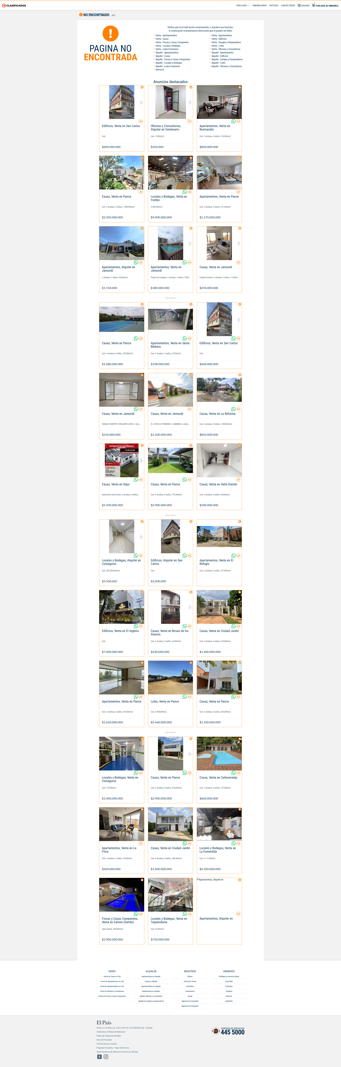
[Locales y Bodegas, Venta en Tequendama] (170, 895)
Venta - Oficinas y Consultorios (226, 49)
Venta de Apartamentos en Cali (112, 981)
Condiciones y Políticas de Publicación (111, 1032)
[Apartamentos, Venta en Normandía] (219, 102)
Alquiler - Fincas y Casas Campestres (173, 59)
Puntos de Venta (190, 981)
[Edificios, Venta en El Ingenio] (121, 607)
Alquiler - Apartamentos (223, 52)
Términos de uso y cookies (107, 1044)
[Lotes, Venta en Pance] (170, 677)
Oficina (189, 976)
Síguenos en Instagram (189, 1006)
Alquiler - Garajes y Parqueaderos (227, 59)
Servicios (160, 69)
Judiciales (229, 1001)
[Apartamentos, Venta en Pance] (219, 172)
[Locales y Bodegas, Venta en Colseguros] (121, 753)
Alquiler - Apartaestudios (167, 52)
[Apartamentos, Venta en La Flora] (121, 824)
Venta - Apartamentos (222, 35)
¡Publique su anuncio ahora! (229, 976)
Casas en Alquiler (151, 981)
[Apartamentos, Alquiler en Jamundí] (121, 243)
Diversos (229, 996)
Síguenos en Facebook (190, 1001)
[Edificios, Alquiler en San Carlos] (170, 536)
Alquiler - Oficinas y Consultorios (227, 66)
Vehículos (229, 986)
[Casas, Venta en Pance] (121, 172)
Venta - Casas (162, 38)
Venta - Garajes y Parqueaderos (226, 42)
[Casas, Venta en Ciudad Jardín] (219, 607)
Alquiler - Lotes (218, 62)
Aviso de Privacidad (104, 1040)
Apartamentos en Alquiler (151, 976)
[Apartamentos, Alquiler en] (219, 894)
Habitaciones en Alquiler (151, 991)
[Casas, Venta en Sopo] (121, 460)
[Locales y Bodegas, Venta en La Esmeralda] (219, 824)
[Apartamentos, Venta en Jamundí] (170, 243)
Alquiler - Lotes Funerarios (168, 66)
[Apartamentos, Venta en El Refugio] (219, 536)
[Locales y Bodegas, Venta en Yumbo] (170, 172)
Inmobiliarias (260, 5)
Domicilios (190, 986)
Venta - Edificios (219, 38)
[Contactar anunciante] (141, 122)
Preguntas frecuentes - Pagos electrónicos (113, 1048)
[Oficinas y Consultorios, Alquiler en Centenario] (170, 102)
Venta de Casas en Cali (112, 976)
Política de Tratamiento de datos (109, 1036)
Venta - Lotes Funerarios (167, 49)
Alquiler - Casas (163, 56)
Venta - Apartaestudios (166, 35)
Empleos (229, 991)
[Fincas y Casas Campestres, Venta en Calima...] (121, 895)
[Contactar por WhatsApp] (233, 122)
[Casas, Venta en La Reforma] (219, 390)
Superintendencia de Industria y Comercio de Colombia (117, 1052)
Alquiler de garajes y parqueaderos (151, 1001)
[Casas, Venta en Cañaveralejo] (219, 753)
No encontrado (96, 15)
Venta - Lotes (218, 45)
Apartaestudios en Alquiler (151, 986)
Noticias (273, 5)
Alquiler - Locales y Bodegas (169, 62)
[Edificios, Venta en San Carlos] (121, 102)
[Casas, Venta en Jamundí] (219, 243)
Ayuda (190, 996)
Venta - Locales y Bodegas (168, 45)
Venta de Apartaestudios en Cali (112, 986)
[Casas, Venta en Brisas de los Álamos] (170, 607)
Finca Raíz (241, 5)
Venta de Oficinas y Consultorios (112, 991)
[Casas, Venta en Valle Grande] (219, 460)
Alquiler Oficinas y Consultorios (151, 996)
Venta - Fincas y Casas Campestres (172, 42)
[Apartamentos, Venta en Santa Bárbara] (170, 319)
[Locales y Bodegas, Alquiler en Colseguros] (121, 536)
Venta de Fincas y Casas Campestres (112, 996)
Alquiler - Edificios (220, 56)
